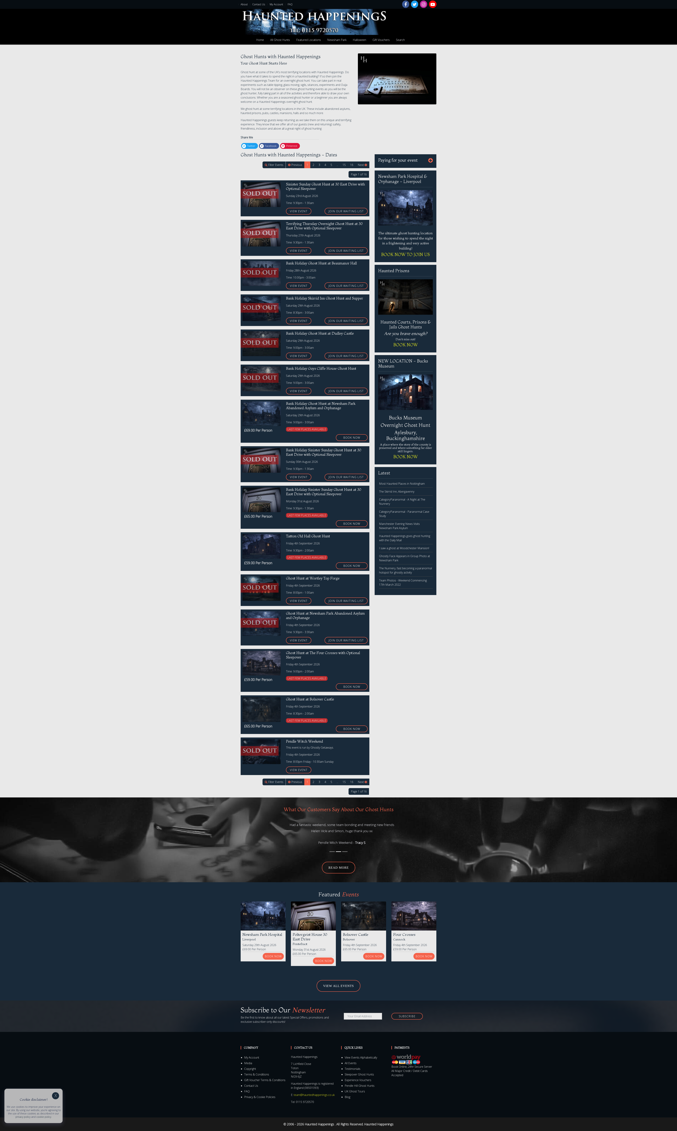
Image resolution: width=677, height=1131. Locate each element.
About (244, 4)
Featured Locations (308, 40)
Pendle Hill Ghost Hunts (359, 1080)
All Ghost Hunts (280, 40)
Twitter (250, 146)
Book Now (351, 438)
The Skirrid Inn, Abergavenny (396, 491)
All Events (350, 1057)
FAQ (290, 4)
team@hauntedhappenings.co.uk (314, 1089)
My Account (276, 4)
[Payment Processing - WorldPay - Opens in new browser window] (405, 1053)
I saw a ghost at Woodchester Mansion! (404, 548)
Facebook (270, 146)
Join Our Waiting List (346, 211)
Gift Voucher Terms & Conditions (264, 1074)
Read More (338, 861)
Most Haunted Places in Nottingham (402, 484)
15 (344, 165)
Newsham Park (336, 40)
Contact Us (258, 4)
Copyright (250, 1063)
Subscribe (407, 1010)
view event (298, 211)
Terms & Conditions (256, 1068)
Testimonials (352, 1063)
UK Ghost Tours (355, 1085)
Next (361, 165)
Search (400, 40)
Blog (347, 1091)
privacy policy (23, 1116)
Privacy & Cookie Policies (259, 1091)
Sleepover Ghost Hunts (359, 1068)
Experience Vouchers (358, 1074)
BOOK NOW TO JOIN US (405, 254)
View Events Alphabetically (361, 1051)
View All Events (338, 979)
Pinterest (291, 146)
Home (260, 40)
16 (351, 165)
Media (248, 1057)
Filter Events (275, 165)
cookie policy (43, 1116)
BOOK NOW (405, 344)
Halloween (359, 40)
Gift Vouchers (381, 40)
